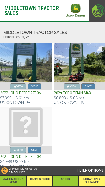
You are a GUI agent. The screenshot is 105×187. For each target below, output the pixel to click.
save (34, 86)
